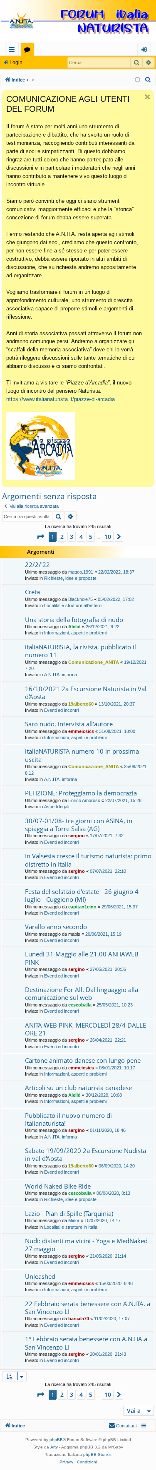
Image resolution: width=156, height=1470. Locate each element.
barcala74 (78, 1318)
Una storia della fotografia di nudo (74, 619)
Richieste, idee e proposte (70, 578)
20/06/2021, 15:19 (103, 934)
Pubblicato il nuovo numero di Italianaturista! (68, 1119)
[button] (40, 537)
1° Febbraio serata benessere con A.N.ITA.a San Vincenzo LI (86, 1343)
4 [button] (81, 536)
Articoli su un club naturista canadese (78, 1087)
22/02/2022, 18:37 (116, 571)
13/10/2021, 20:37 (117, 703)
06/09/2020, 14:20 (117, 1165)
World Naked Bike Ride (58, 1186)
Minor (73, 1220)
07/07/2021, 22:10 (108, 871)
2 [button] (62, 536)
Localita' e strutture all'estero (73, 605)
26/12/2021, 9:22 (102, 626)
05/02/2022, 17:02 (116, 599)
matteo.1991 (80, 571)
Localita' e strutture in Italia (70, 1227)
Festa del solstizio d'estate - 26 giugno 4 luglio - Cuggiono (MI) (82, 895)
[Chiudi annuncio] (147, 96)
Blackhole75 (80, 599)
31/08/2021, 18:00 (117, 731)
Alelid (74, 626)
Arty (54, 1447)
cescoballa (80, 1004)
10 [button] (107, 536)
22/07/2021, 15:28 (123, 800)
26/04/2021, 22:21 (108, 1040)
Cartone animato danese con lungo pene (83, 1060)
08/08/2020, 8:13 (113, 1193)
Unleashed (40, 1276)
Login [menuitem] (146, 51)
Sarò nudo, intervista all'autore (69, 724)
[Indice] (78, 21)
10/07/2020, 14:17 (102, 1220)
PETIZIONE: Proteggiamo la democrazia (81, 793)
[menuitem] (148, 79)
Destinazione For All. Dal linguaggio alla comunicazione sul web (81, 993)
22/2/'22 (37, 564)
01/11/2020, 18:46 (108, 1130)
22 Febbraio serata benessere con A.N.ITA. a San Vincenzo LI (87, 1307)
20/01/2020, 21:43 (108, 1354)
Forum (29, 51)
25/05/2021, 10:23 (115, 1004)
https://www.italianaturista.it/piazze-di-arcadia (60, 399)
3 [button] (71, 536)
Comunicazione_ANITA (93, 662)
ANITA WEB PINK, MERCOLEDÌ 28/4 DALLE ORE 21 (85, 1029)
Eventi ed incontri (61, 710)
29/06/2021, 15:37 (120, 906)
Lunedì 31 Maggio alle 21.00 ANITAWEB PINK (82, 958)
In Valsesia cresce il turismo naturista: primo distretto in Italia (88, 860)
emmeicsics (81, 731)
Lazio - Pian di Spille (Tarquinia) (69, 1213)
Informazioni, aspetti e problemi (75, 632)
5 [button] (90, 536)
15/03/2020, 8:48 (116, 1283)
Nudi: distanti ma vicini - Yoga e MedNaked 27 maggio (86, 1245)
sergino (76, 835)
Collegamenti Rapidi (13, 51)
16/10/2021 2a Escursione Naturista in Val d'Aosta (85, 693)
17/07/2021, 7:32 (107, 835)
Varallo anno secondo (56, 926)
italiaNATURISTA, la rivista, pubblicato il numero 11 (80, 651)
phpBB (56, 1439)
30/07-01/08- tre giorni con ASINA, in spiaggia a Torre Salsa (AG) (78, 825)
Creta (32, 592)
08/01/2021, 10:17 (117, 1067)
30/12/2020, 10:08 (104, 1095)
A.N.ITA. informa (60, 674)
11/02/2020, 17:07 (112, 1318)
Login (16, 62)
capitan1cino (82, 906)
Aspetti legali (56, 806)
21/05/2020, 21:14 (108, 1256)
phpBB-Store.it (97, 1454)
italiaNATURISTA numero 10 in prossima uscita (82, 755)
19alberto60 (81, 703)
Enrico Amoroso (84, 800)
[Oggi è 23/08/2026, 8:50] (137, 80)
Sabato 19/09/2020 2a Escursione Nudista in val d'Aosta (85, 1154)
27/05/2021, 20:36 (108, 969)
